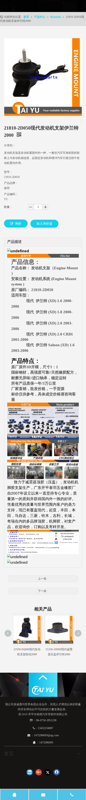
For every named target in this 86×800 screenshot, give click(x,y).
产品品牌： (11, 183)
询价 (18, 223)
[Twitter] (47, 772)
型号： (8, 172)
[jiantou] (43, 677)
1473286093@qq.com (46, 735)
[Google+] (38, 772)
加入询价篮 (44, 223)
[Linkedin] (29, 772)
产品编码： (11, 194)
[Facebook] (56, 772)
